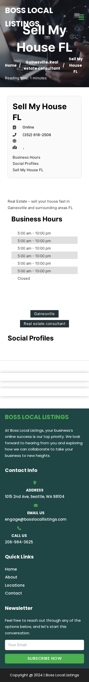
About (11, 577)
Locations (15, 585)
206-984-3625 (19, 542)
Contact (13, 593)
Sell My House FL (28, 170)
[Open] (81, 17)
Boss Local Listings (29, 17)
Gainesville (36, 62)
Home (11, 65)
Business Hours (26, 157)
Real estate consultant (44, 323)
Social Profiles (26, 163)
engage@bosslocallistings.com (36, 519)
